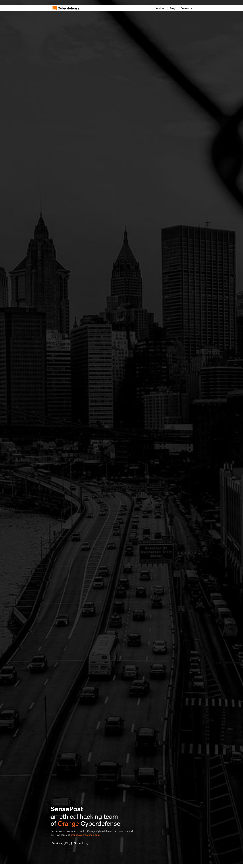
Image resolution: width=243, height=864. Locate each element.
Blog (172, 8)
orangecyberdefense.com (85, 834)
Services (159, 8)
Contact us (186, 8)
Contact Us (80, 843)
